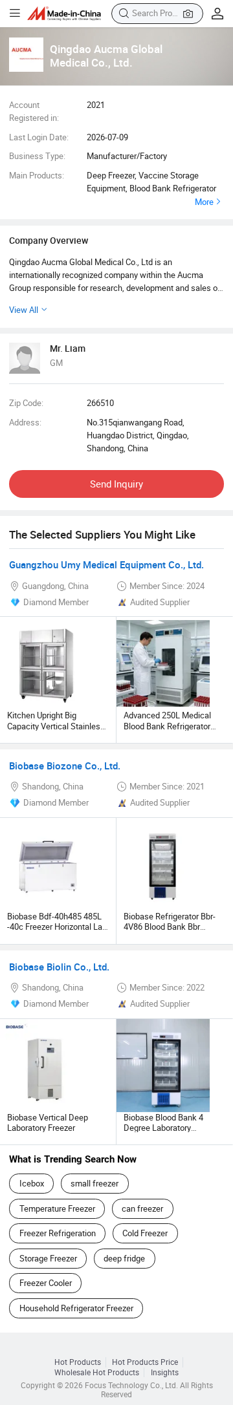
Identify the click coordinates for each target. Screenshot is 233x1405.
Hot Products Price (145, 1362)
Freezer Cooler (45, 1283)
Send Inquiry (116, 483)
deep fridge (124, 1258)
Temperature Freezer (57, 1208)
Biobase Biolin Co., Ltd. (59, 966)
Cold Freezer (145, 1233)
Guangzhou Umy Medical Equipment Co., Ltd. (106, 564)
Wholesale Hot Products (96, 1372)
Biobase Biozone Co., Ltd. (64, 765)
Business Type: (37, 156)
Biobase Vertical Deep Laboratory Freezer (47, 1122)
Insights (165, 1372)
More (204, 202)
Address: (25, 422)
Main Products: (36, 175)
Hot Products (77, 1362)
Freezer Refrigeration (57, 1233)
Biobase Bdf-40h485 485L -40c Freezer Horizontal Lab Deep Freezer (57, 926)
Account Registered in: (34, 111)
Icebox (31, 1183)
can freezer (142, 1208)
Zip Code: (26, 403)
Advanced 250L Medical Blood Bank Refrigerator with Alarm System (167, 725)
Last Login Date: (39, 137)
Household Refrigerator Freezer (76, 1308)
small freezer (94, 1183)
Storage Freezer (48, 1258)
